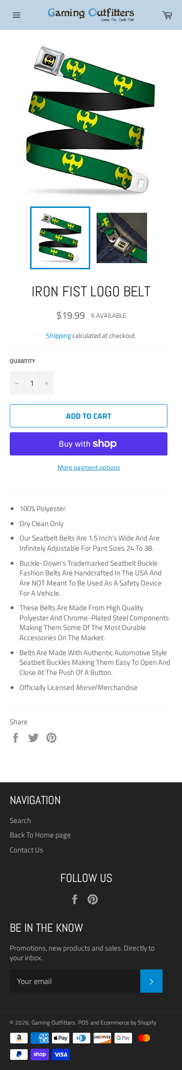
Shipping (58, 335)
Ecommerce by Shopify (128, 1022)
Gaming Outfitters (53, 1022)
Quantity (22, 361)
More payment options (89, 467)
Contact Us (26, 849)
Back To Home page (40, 834)
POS (83, 1022)
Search (20, 820)
